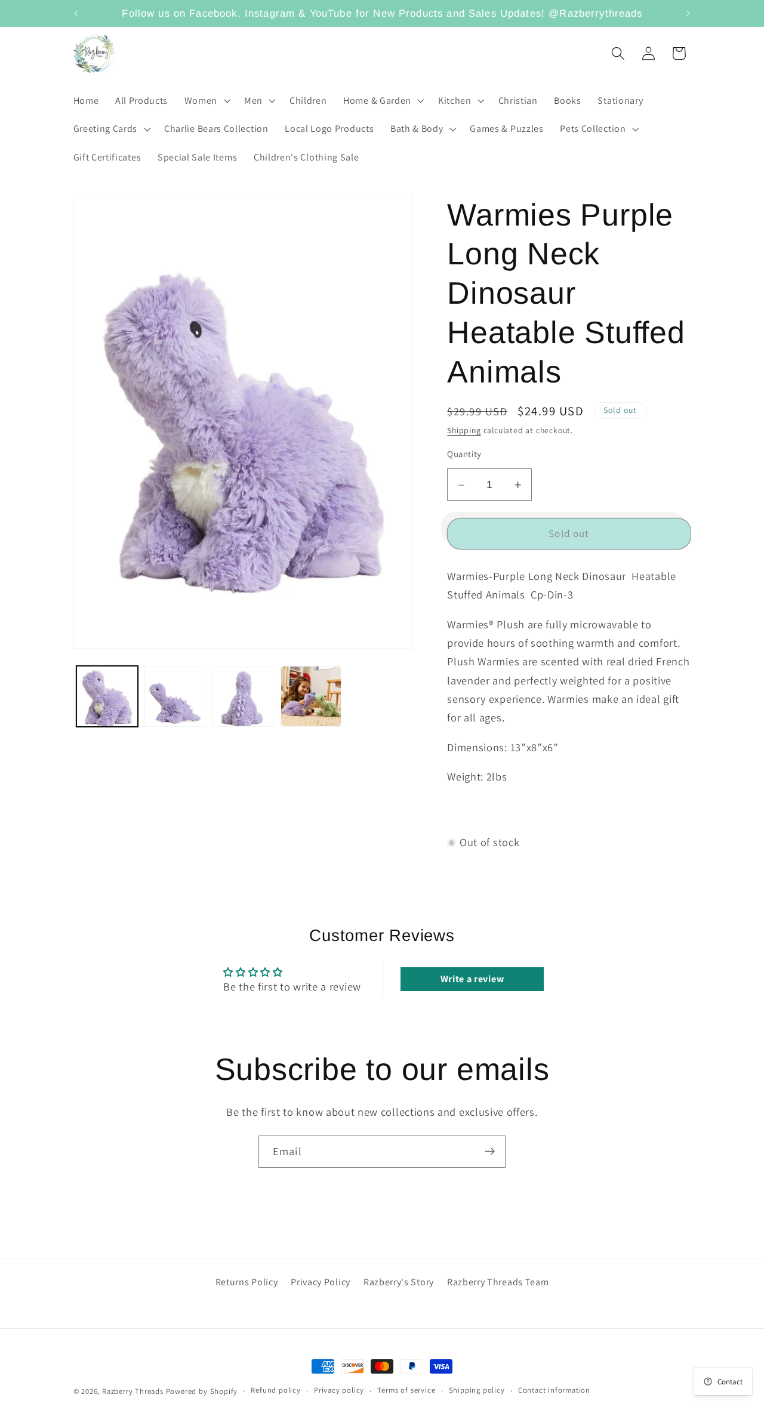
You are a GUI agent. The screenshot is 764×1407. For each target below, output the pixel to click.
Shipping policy (477, 1391)
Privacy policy (339, 1391)
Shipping (463, 430)
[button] (206, 101)
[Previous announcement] (76, 13)
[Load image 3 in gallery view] (242, 696)
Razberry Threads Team (498, 1282)
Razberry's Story (398, 1282)
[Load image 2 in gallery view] (174, 696)
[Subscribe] (490, 1152)
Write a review (472, 979)
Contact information (554, 1391)
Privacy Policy (320, 1282)
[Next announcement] (688, 13)
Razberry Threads (133, 1391)
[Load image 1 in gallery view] (106, 696)
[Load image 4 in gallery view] (311, 696)
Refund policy (275, 1391)
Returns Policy (246, 1282)
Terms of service (406, 1391)
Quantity (464, 454)
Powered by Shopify (202, 1391)
